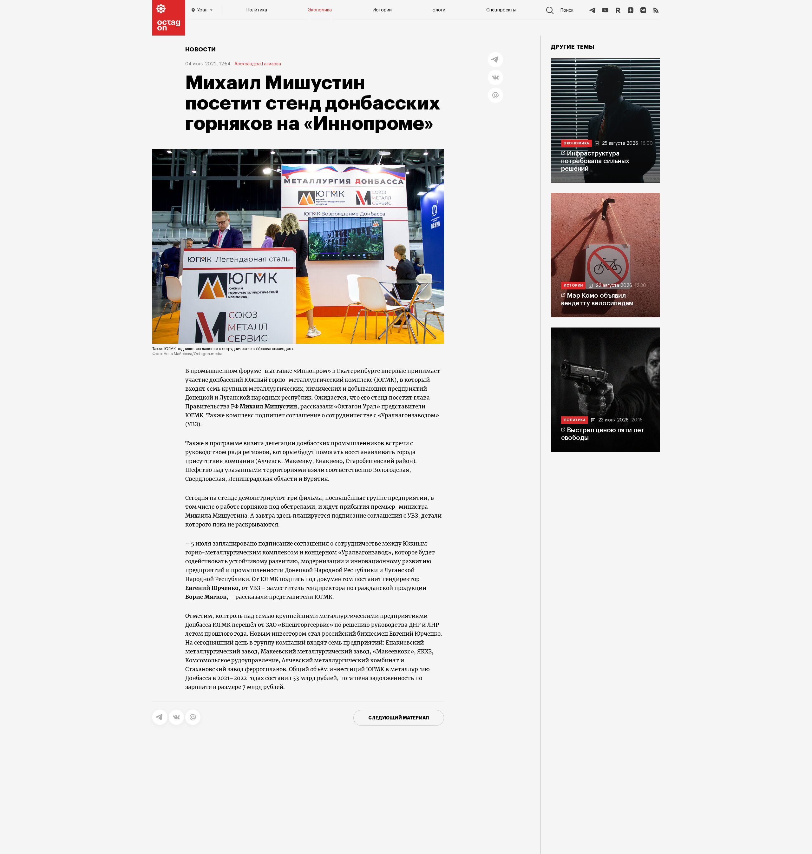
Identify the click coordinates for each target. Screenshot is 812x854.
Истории (382, 10)
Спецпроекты (501, 10)
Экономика (320, 10)
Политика (256, 10)
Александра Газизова (257, 64)
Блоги (439, 10)
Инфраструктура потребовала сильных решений (595, 161)
